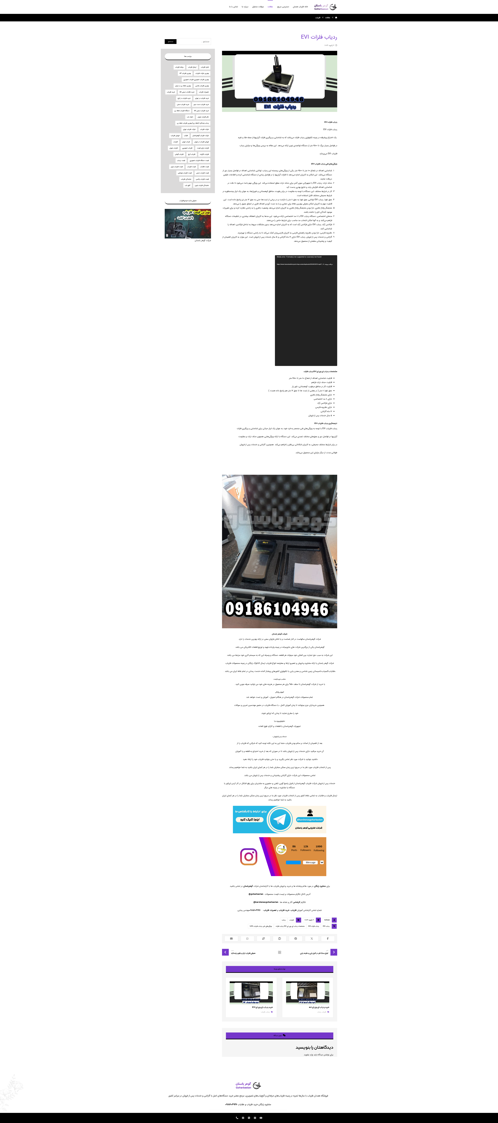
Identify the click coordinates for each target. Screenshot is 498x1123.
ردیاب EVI (326, 926)
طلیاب (186, 135)
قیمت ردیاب (181, 160)
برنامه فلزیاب (179, 67)
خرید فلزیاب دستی (183, 104)
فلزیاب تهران (174, 148)
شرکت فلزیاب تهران (189, 129)
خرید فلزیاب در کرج (184, 98)
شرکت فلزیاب (204, 129)
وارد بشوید (308, 1054)
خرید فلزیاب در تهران (202, 98)
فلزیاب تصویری (187, 148)
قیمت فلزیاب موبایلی (185, 173)
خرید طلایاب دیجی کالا (186, 92)
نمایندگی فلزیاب (186, 179)
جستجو (170, 41)
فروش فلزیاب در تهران (201, 142)
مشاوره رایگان (320, 886)
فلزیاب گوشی (179, 154)
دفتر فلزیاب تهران (203, 117)
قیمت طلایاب (204, 166)
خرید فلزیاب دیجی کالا (201, 110)
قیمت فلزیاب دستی (202, 173)
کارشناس (296, 902)
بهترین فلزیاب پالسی (202, 86)
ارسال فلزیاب (192, 67)
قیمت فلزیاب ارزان (177, 166)
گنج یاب (187, 185)
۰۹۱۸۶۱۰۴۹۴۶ (231, 1104)
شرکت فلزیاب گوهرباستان (200, 135)
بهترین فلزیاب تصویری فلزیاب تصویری (196, 79)
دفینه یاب (190, 117)
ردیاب (284, 920)
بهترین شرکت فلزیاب (202, 73)
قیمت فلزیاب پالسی (202, 179)
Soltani (327, 920)
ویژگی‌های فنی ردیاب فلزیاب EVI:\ (261, 926)
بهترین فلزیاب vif (185, 73)
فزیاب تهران (186, 142)
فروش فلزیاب (175, 135)
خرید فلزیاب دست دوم (201, 104)
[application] (306, 310)
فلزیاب (293, 910)
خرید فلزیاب (284, 910)
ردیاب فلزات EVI (313, 926)
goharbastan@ (256, 894)
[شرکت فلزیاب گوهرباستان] (325, 7)
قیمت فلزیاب (191, 166)
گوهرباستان (248, 886)
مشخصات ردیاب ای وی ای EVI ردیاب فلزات (290, 926)
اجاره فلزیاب (205, 67)
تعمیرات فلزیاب (269, 910)
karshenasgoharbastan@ (265, 902)
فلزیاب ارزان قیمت (203, 148)
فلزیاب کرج (191, 154)
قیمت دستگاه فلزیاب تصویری (199, 160)
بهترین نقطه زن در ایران (183, 86)
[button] (328, 938)
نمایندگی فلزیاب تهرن (202, 185)
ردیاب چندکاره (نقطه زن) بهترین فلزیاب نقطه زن (193, 123)
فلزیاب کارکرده (204, 154)
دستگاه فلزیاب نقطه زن (181, 110)
